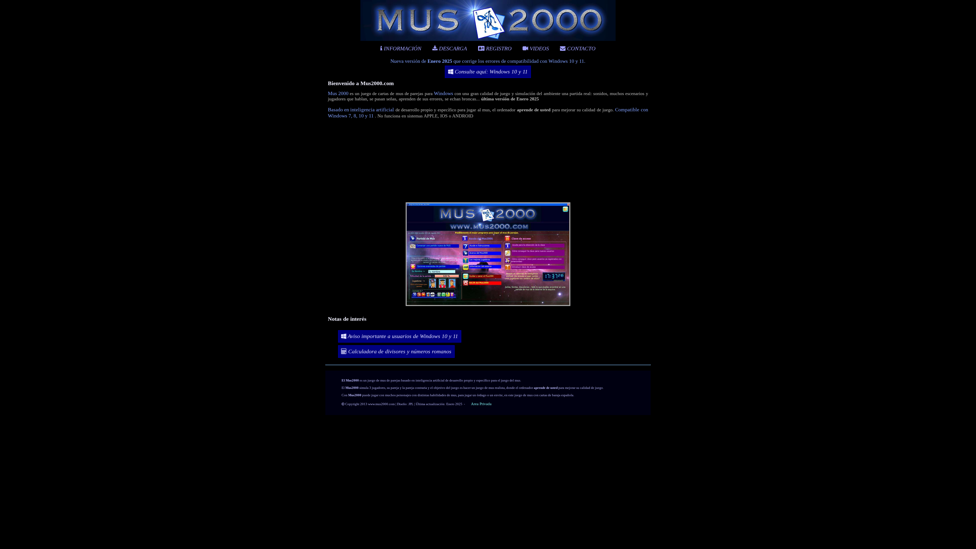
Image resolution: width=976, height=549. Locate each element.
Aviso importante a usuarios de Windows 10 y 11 (402, 336)
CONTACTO (581, 48)
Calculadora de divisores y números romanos (399, 351)
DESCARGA (452, 48)
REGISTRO (498, 48)
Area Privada (481, 404)
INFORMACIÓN (401, 48)
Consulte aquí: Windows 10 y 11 (490, 71)
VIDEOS (538, 48)
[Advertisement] (488, 161)
